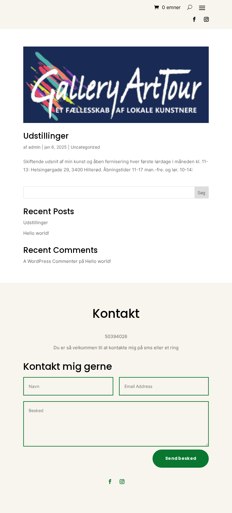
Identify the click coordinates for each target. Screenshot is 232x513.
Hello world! (36, 233)
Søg (201, 192)
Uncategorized (85, 147)
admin (34, 147)
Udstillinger (46, 136)
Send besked (180, 458)
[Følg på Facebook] (194, 19)
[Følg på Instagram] (206, 19)
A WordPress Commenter (50, 261)
